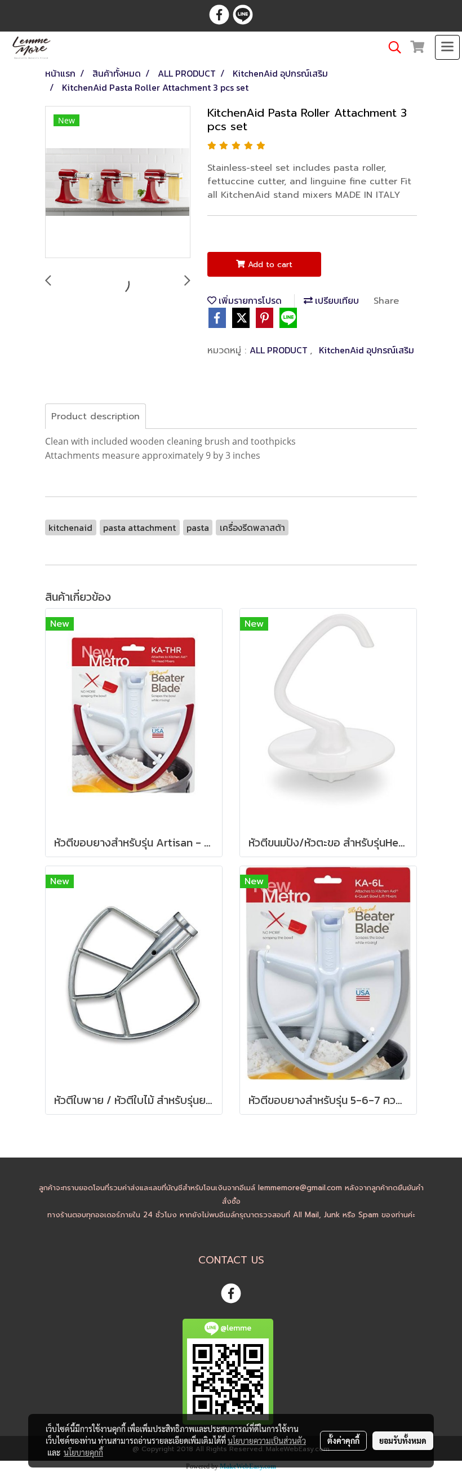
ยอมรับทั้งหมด (403, 1440)
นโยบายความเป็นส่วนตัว (267, 1440)
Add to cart (268, 265)
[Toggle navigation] (447, 47)
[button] (391, 47)
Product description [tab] (95, 416)
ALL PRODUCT (280, 350)
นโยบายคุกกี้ (83, 1452)
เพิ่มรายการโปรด (249, 300)
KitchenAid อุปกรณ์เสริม (366, 350)
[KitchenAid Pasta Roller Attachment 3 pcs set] (118, 183)
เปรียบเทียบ (336, 300)
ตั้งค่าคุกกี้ (343, 1440)
